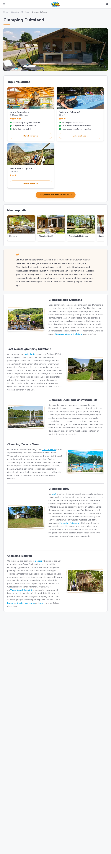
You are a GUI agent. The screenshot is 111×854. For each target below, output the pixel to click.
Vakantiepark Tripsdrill (21, 590)
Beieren (39, 561)
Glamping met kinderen (20, 12)
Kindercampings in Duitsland (68, 334)
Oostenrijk (30, 603)
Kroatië (20, 603)
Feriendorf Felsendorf (69, 523)
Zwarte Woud (49, 449)
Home (5, 12)
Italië (40, 603)
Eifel (54, 494)
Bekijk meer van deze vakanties (55, 194)
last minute (29, 354)
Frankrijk (11, 603)
